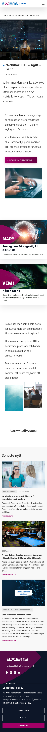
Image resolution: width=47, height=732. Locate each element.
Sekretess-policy (23, 703)
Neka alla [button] (23, 718)
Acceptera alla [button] (23, 725)
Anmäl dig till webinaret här (20, 160)
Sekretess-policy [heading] (13, 688)
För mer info (7, 516)
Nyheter (12, 15)
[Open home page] (10, 3)
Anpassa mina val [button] (23, 710)
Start (5, 15)
